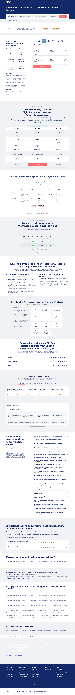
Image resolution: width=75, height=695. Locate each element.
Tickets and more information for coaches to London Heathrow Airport (53, 576)
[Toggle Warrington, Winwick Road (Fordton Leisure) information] (66, 547)
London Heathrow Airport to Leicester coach (62, 603)
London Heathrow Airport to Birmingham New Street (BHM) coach (20, 603)
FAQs (46, 34)
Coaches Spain (22, 669)
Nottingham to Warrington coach (29, 610)
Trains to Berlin (10, 674)
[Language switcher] (49, 2)
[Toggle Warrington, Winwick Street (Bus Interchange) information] (66, 542)
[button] (35, 16)
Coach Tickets (22, 667)
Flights (22, 1)
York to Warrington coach (43, 615)
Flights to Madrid (35, 674)
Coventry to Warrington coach (59, 612)
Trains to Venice (10, 672)
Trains (14, 1)
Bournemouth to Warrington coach (45, 612)
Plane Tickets (34, 667)
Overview (35, 34)
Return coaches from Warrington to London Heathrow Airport (20, 576)
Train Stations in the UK (61, 672)
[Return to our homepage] (9, 2)
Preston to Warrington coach (12, 615)
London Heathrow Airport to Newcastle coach (15, 605)
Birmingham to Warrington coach (13, 607)
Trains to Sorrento (10, 676)
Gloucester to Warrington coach (44, 617)
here (47, 213)
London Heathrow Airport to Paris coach (30, 593)
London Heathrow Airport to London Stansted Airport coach (50, 595)
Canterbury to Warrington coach (13, 612)
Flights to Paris (35, 671)
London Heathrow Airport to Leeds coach (30, 600)
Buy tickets (16, 34)
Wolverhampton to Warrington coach (30, 617)
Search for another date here (37, 206)
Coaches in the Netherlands (25, 671)
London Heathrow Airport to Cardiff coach (30, 563)
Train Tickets (9, 667)
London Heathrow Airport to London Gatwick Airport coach (50, 600)
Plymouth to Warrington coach (28, 615)
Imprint (18, 691)
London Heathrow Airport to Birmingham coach (16, 563)
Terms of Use (24, 691)
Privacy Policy (32, 691)
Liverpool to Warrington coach (59, 607)
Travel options (23, 34)
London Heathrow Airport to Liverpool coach (62, 598)
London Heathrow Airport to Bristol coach (15, 561)
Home (7, 636)
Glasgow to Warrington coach (44, 607)
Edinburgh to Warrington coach (28, 607)
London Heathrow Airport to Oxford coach (62, 561)
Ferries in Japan (47, 669)
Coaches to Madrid (23, 676)
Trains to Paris (10, 671)
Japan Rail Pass (59, 669)
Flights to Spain (35, 676)
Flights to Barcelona (36, 672)
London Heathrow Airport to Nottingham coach (32, 605)
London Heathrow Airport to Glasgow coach (31, 598)
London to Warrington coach (44, 605)
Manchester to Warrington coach (60, 605)
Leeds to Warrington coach (12, 610)
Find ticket (11, 55)
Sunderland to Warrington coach (13, 617)
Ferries (26, 1)
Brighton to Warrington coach (44, 610)
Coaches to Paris (22, 672)
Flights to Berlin (35, 669)
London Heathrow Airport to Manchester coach (47, 561)
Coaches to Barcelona (23, 674)
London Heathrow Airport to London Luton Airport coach (18, 600)
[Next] (66, 40)
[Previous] (21, 237)
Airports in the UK (60, 671)
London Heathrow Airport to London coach (15, 593)
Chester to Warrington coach (59, 617)
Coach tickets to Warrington (21, 636)
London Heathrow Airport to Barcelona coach (62, 593)
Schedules (29, 34)
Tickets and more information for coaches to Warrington (18, 578)
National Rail (59, 676)
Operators (41, 34)
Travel (57, 667)
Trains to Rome (10, 669)
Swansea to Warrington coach (28, 612)
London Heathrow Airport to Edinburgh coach (31, 595)
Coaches (18, 1)
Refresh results (37, 184)
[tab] (38, 44)
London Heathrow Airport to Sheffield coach (47, 603)
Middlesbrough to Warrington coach (60, 615)
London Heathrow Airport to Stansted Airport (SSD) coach (34, 561)
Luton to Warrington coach (58, 610)
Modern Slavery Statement (41, 691)
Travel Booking (59, 674)
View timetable (11, 69)
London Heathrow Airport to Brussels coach (47, 598)
